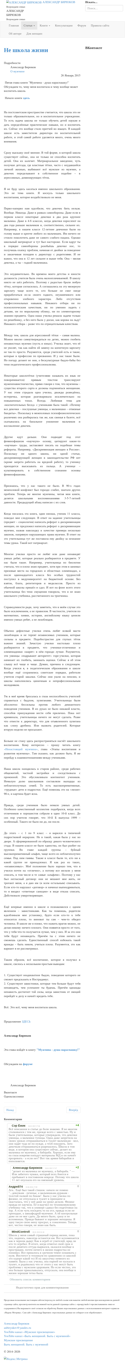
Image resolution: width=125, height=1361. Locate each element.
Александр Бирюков (16, 1323)
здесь (26, 98)
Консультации (64, 25)
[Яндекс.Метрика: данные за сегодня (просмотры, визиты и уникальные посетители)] (16, 1359)
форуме (28, 1064)
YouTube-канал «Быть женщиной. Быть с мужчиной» (37, 1336)
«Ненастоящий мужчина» (21, 749)
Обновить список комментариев (30, 1279)
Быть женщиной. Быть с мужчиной (26, 1344)
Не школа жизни (26, 50)
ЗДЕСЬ (26, 1021)
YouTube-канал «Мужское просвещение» (29, 1332)
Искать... (91, 2)
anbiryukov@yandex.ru (17, 1328)
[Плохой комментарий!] (65, 1125)
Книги (44, 25)
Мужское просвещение (18, 1340)
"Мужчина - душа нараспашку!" (58, 1049)
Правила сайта (100, 25)
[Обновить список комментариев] (26, 1119)
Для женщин (34, 33)
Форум (81, 25)
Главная (14, 25)
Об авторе (15, 33)
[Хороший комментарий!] (62, 1125)
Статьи (28, 25)
